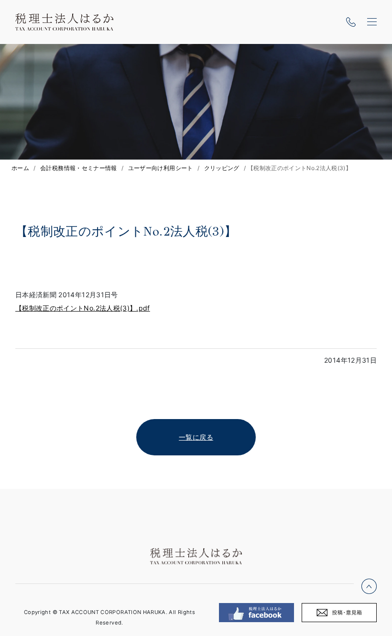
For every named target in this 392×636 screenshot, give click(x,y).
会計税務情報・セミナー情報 (78, 168)
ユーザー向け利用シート (160, 168)
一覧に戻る (196, 437)
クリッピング (222, 168)
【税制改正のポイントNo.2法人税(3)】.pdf (82, 308)
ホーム (20, 168)
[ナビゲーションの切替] (372, 22)
